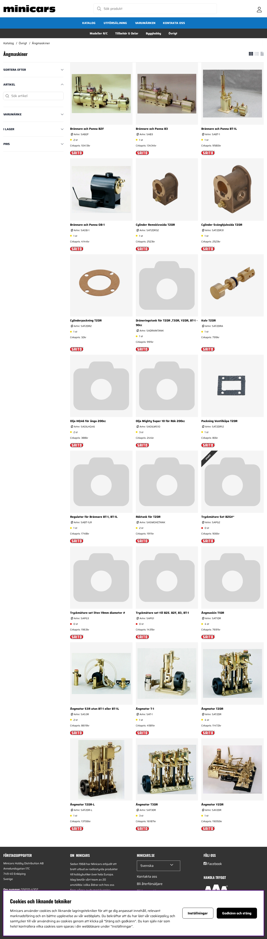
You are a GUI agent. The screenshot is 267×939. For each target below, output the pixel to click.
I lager (8, 129)
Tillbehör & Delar (126, 33)
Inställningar (198, 913)
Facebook (214, 863)
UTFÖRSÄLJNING (115, 23)
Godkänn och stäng (236, 913)
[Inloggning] (259, 8)
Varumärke (12, 114)
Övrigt (173, 33)
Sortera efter (14, 69)
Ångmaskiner (41, 43)
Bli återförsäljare (149, 883)
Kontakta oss (174, 23)
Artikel (9, 84)
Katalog (88, 23)
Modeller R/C (99, 33)
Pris (6, 144)
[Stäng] (60, 96)
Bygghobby (153, 33)
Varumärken (145, 23)
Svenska (147, 865)
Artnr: (81, 134)
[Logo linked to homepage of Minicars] (29, 9)
